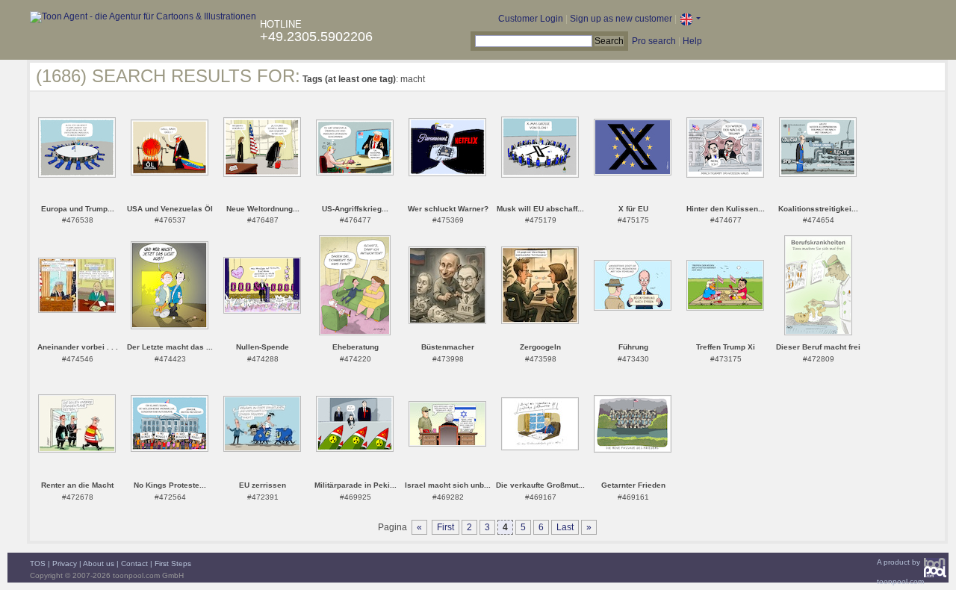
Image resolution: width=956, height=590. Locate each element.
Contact (134, 563)
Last (565, 527)
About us (98, 563)
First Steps (173, 563)
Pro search (654, 41)
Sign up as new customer (621, 18)
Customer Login (530, 18)
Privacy (64, 563)
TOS (38, 563)
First (445, 527)
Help (692, 41)
